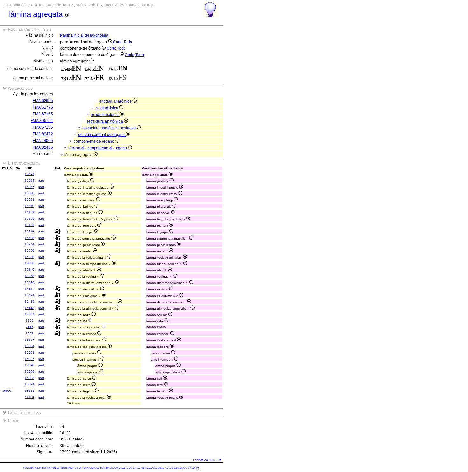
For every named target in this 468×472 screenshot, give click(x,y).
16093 (29, 352)
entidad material (105, 114)
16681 (29, 314)
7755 (29, 320)
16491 (29, 174)
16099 (29, 371)
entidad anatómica (115, 101)
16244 (29, 244)
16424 (29, 295)
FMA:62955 (43, 100)
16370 (29, 282)
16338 (29, 263)
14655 (7, 390)
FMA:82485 (43, 147)
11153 (29, 397)
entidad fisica (107, 108)
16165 (29, 218)
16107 (29, 339)
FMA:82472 (43, 134)
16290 (29, 250)
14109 (29, 212)
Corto (118, 42)
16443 (29, 308)
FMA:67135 (43, 127)
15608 (29, 238)
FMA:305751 (42, 120)
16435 (29, 301)
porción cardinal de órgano (102, 134)
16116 (29, 231)
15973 (29, 199)
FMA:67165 (43, 114)
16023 (29, 378)
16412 (29, 288)
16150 (29, 225)
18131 (29, 390)
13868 (29, 276)
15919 (29, 206)
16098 (29, 365)
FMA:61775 (43, 107)
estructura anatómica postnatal (109, 128)
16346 (29, 269)
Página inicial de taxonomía (84, 35)
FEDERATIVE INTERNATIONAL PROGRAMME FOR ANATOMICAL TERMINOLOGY (70, 468)
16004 (29, 346)
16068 (29, 193)
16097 (29, 359)
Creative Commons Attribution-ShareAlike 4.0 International (150, 468)
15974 (29, 180)
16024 (29, 384)
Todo (128, 42)
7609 (29, 333)
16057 (29, 187)
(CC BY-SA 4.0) (191, 468)
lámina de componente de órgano (98, 148)
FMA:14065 (43, 141)
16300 (29, 257)
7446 (29, 327)
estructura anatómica (105, 121)
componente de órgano (94, 141)
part (41, 180)
